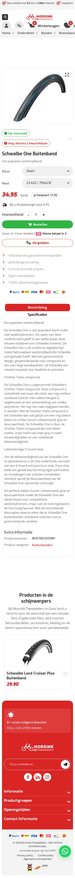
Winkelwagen (47, 25)
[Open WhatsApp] (65, 851)
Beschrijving (37, 307)
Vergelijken (40, 243)
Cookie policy (46, 855)
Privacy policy (25, 855)
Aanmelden (65, 764)
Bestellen (40, 224)
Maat (5, 183)
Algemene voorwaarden (37, 859)
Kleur (6, 171)
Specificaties (37, 314)
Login (6, 25)
